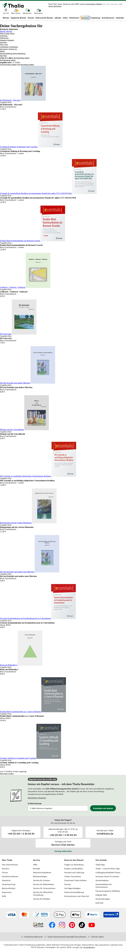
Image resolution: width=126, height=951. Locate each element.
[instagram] (62, 925)
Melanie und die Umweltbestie (12, 429)
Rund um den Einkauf (73, 860)
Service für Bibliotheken (43, 884)
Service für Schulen (41, 880)
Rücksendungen (40, 876)
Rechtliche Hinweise (37, 798)
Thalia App (100, 864)
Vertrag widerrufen (63, 851)
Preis (2, 45)
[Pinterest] (72, 925)
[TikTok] (82, 925)
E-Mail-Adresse (35, 803)
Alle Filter (3, 56)
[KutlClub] (38, 925)
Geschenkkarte (102, 880)
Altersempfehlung (6, 54)
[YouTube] (92, 925)
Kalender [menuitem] (120, 17)
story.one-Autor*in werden (107, 876)
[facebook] (52, 925)
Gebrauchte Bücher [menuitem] (44, 17)
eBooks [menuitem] (58, 17)
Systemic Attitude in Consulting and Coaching (18, 758)
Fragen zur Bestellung (73, 864)
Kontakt (36, 868)
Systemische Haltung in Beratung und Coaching (19, 147)
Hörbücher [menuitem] (74, 17)
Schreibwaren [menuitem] (108, 17)
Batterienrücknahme (42, 872)
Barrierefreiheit (8, 888)
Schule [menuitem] (31, 17)
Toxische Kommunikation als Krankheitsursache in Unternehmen (25, 618)
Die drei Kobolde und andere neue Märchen (17, 572)
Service (36, 860)
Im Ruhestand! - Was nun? (10, 100)
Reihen (2, 51)
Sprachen (3, 43)
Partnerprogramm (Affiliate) (107, 891)
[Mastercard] (24, 915)
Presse (5, 872)
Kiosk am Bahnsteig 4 (9, 665)
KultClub (99, 903)
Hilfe (35, 864)
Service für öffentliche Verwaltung (43, 893)
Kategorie (3, 40)
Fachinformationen (10, 876)
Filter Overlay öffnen (7, 34)
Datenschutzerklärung (74, 892)
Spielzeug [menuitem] (95, 17)
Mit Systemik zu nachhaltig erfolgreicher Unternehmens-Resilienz (26, 476)
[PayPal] (92, 915)
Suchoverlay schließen (94, 4)
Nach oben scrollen (7, 774)
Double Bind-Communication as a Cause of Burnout (20, 712)
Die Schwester (6, 334)
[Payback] (111, 915)
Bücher (3, 31)
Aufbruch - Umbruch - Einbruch (13, 287)
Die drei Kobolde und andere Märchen (15, 383)
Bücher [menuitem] (6, 17)
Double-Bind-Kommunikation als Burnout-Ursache (20, 241)
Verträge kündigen (72, 888)
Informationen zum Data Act (76, 896)
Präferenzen (4, 38)
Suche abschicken (55, 6)
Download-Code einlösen (75, 880)
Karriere (5, 868)
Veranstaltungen (102, 899)
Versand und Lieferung (74, 872)
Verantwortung (8, 884)
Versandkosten (89, 947)
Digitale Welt (101, 895)
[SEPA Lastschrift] (41, 915)
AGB (4, 896)
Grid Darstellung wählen (8, 65)
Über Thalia (7, 860)
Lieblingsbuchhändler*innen (107, 872)
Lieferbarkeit (4, 47)
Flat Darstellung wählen (25, 65)
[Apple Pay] (76, 915)
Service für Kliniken (41, 899)
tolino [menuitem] (65, 17)
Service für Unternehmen (44, 888)
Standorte (6, 880)
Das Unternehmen (10, 864)
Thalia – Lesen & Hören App (107, 868)
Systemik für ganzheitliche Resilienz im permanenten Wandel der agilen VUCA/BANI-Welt (36, 193)
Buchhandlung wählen (21, 58)
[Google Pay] (60, 915)
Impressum (7, 892)
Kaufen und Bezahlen (73, 868)
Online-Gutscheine (72, 876)
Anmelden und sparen (103, 808)
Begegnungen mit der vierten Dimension (16, 523)
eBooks (9, 31)
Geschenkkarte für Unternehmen (103, 885)
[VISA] (11, 915)
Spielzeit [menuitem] (85, 17)
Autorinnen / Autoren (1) (8, 49)
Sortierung (3, 36)
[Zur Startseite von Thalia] (14, 5)
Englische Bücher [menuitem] (18, 17)
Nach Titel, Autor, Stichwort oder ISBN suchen (66, 4)
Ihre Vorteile (101, 860)
